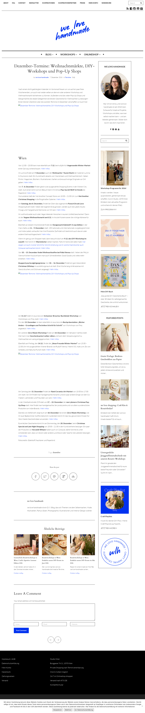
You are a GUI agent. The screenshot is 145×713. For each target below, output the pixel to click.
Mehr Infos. (45, 168)
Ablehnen (68, 710)
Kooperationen (48, 3)
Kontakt (21, 3)
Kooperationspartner (67, 3)
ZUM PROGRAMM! (109, 209)
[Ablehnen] (142, 706)
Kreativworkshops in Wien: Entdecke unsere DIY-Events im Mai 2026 (82, 560)
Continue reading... (18, 573)
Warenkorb (106, 3)
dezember (56, 452)
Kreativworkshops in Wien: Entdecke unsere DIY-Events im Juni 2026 (53, 560)
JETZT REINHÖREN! (109, 528)
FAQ (13, 3)
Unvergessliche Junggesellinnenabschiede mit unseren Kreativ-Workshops (113, 455)
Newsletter (34, 3)
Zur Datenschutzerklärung (84, 710)
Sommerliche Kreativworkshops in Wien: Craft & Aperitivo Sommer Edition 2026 (25, 560)
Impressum (6, 659)
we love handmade (42, 77)
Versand (5, 680)
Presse (82, 3)
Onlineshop (91, 54)
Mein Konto (93, 3)
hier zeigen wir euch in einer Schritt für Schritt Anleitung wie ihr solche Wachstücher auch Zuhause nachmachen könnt (52, 245)
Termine (68, 77)
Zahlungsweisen (8, 676)
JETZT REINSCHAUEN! (110, 306)
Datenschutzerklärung (10, 663)
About (5, 3)
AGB (13, 659)
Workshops (67, 54)
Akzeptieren (57, 710)
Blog (48, 54)
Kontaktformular (56, 685)
